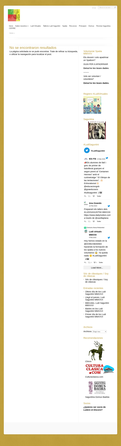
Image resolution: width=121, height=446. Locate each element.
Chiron (88, 361)
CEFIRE (12, 28)
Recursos (73, 26)
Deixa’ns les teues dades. (96, 83)
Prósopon (82, 26)
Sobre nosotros (21, 26)
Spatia (64, 26)
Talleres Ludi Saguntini (51, 26)
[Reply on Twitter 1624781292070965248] (85, 221)
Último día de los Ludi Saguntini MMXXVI (95, 292)
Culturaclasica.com (94, 377)
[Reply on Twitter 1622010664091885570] (85, 262)
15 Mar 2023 (101, 159)
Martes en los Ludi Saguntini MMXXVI (94, 309)
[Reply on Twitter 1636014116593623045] (85, 196)
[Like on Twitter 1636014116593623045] (94, 196)
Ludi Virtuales (35, 26)
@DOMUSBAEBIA (93, 244)
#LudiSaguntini (100, 256)
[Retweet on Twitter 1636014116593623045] (89, 196)
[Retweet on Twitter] (85, 228)
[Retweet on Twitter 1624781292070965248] (89, 221)
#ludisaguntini (90, 192)
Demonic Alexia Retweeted (95, 227)
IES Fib (92, 159)
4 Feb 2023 (92, 237)
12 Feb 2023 (93, 206)
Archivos (87, 331)
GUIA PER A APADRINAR (95, 64)
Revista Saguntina (103, 26)
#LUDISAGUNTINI (93, 212)
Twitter (98, 196)
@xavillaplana (101, 218)
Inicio (11, 26)
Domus (91, 26)
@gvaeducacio (91, 189)
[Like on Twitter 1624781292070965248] (94, 221)
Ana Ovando (95, 203)
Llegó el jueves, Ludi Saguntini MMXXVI (95, 298)
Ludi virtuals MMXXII (95, 233)
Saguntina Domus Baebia (97, 397)
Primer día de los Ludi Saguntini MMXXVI (95, 315)
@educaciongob (91, 186)
